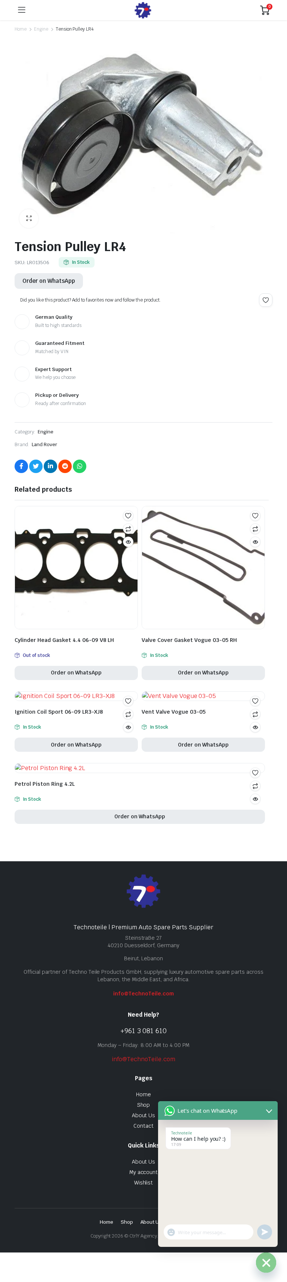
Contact (143, 1125)
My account (143, 1172)
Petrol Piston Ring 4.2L (45, 784)
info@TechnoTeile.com (143, 993)
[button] (28, 218)
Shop (143, 1105)
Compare (128, 528)
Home (21, 29)
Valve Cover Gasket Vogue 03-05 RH (189, 640)
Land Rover (44, 444)
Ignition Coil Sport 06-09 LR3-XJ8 (59, 711)
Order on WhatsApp (48, 280)
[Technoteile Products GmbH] (143, 10)
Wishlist (143, 1182)
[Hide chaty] (266, 1262)
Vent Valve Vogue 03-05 (174, 711)
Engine (41, 29)
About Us (143, 1115)
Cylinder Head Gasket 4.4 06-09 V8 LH (64, 640)
